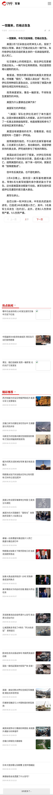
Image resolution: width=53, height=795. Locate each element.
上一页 (13, 219)
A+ (45, 30)
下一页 (39, 219)
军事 (17, 3)
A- (49, 30)
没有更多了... (26, 791)
